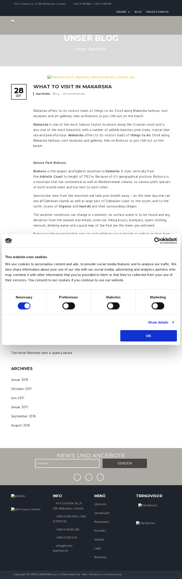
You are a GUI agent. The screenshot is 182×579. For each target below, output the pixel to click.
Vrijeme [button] (121, 12)
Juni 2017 (18, 398)
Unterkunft (102, 513)
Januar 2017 (19, 407)
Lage (97, 548)
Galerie (99, 539)
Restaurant (101, 522)
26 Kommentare (74, 93)
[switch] (68, 306)
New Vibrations (92, 574)
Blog (138, 12)
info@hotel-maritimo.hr (63, 548)
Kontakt (100, 530)
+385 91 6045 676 (67, 529)
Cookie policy (113, 574)
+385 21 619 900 (67, 516)
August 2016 (20, 425)
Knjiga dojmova (157, 12)
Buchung (100, 557)
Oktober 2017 (21, 389)
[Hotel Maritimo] (18, 496)
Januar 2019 (19, 380)
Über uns (100, 504)
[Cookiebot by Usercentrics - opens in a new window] (157, 240)
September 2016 (23, 416)
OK (148, 336)
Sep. (19, 93)
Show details (158, 322)
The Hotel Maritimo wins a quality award (41, 353)
